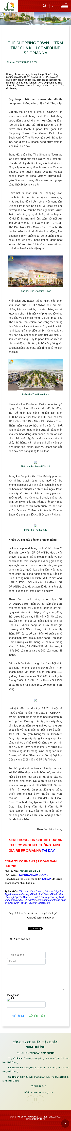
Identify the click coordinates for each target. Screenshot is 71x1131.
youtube (40, 1099)
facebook (31, 1099)
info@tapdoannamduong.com (38, 1092)
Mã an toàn (13, 995)
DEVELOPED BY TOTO (35, 1119)
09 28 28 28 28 (30, 870)
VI (53, 6)
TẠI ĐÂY (48, 850)
